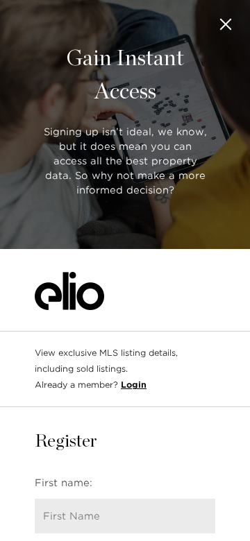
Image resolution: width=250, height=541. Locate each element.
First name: (63, 482)
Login (134, 384)
